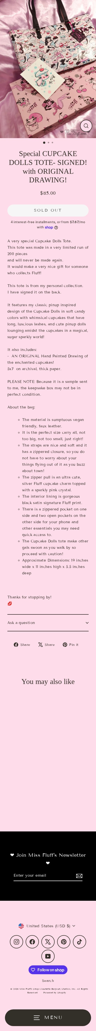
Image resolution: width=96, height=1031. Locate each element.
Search (48, 981)
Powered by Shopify (54, 992)
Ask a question (21, 623)
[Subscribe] (78, 875)
